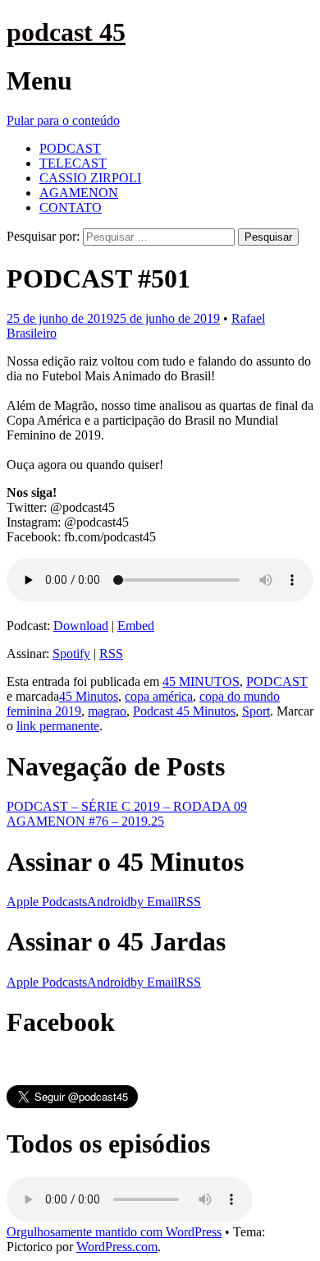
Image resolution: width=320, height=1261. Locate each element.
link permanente (57, 726)
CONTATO (70, 207)
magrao (107, 711)
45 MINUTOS (201, 681)
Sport (256, 711)
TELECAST (73, 163)
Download (80, 626)
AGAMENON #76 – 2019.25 (85, 821)
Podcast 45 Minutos (184, 711)
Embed (135, 626)
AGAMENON (78, 193)
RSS (111, 653)
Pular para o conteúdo (63, 120)
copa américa (159, 696)
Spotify (71, 653)
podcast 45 (66, 32)
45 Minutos (88, 696)
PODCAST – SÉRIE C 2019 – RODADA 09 (127, 806)
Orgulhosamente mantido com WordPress (114, 1232)
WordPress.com (117, 1247)
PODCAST (70, 148)
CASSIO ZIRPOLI (90, 178)
